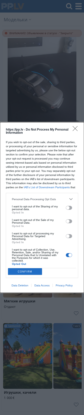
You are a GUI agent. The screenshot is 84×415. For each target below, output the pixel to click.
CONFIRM (25, 271)
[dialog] (42, 207)
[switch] (69, 208)
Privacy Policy (64, 285)
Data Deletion (20, 285)
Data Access (42, 285)
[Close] (76, 130)
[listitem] (42, 199)
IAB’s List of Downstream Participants (47, 187)
